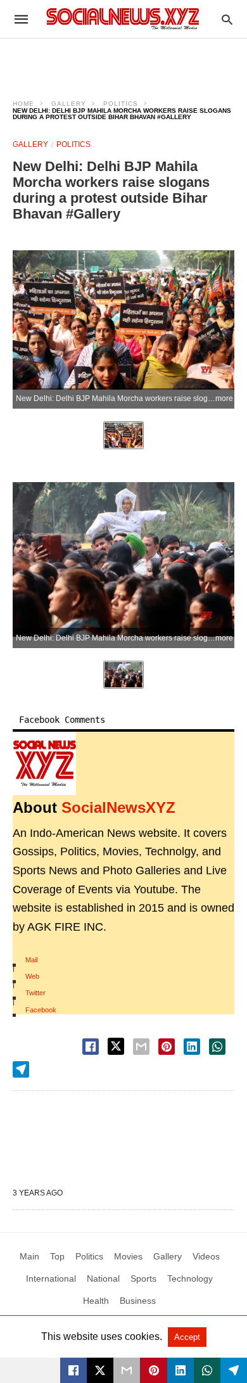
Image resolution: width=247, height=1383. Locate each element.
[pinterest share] (166, 1046)
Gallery (68, 103)
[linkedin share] (192, 1046)
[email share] (141, 1046)
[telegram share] (21, 1069)
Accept (187, 1337)
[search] (227, 19)
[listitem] (123, 435)
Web (32, 976)
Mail (31, 960)
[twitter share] (116, 1046)
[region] (123, 61)
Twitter (35, 993)
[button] (44, 763)
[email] (126, 1370)
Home (23, 103)
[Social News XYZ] (123, 19)
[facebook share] (90, 1046)
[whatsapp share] (217, 1046)
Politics (120, 103)
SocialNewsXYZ (118, 807)
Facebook (40, 1010)
